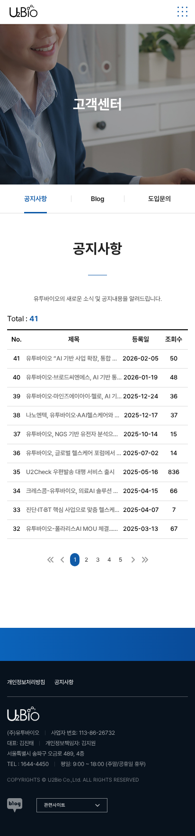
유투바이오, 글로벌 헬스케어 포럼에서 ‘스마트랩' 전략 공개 (74, 453)
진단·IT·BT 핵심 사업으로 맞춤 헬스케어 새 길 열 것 (74, 509)
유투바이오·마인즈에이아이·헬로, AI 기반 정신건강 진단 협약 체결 (74, 396)
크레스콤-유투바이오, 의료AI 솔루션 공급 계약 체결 (74, 490)
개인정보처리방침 (26, 682)
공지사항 (63, 682)
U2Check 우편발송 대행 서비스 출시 (70, 471)
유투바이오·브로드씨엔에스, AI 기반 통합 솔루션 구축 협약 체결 (74, 377)
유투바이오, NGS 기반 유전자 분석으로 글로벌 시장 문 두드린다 (74, 434)
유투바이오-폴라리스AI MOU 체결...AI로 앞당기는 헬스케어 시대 (74, 528)
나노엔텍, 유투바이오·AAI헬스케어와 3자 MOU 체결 (74, 415)
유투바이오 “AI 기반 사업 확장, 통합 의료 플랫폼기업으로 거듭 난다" (74, 358)
